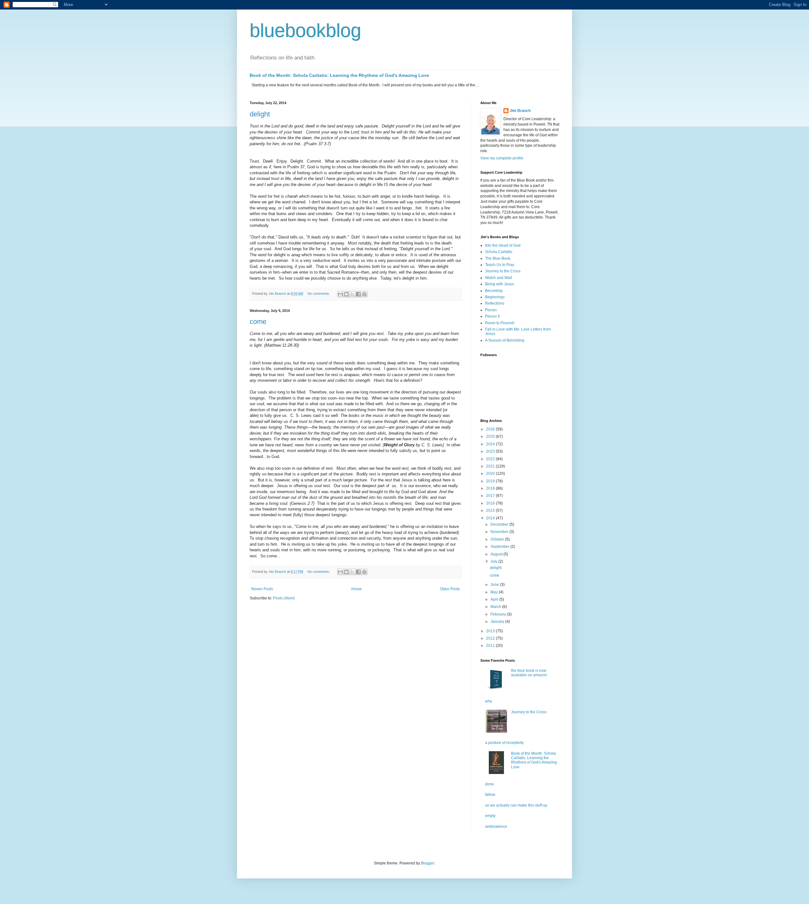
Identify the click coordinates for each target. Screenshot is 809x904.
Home (356, 589)
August (496, 554)
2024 (491, 444)
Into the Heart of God (502, 245)
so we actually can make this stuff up (516, 805)
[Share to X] (352, 294)
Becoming (493, 290)
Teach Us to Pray (499, 265)
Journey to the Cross (502, 271)
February (498, 614)
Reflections (494, 303)
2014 (491, 518)
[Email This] (340, 294)
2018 (491, 488)
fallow (490, 794)
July (494, 561)
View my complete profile (501, 158)
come (258, 321)
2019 (491, 481)
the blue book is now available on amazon (529, 672)
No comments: (319, 293)
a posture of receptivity (504, 742)
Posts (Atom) (284, 598)
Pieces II (492, 316)
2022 (491, 459)
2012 (491, 638)
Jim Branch (520, 110)
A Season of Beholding (504, 340)
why (488, 701)
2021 (491, 466)
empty (490, 816)
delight (260, 114)
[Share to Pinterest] (364, 294)
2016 (491, 503)
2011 (491, 645)
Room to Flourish (499, 323)
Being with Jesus (499, 284)
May (494, 592)
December (499, 524)
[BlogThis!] (346, 294)
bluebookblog (305, 30)
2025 (491, 436)
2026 (491, 429)
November (499, 531)
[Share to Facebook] (358, 294)
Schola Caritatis (498, 252)
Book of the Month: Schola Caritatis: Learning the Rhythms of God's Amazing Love (339, 75)
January (497, 621)
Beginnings (495, 297)
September (500, 546)
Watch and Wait (498, 278)
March (496, 606)
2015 (491, 510)
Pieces (491, 310)
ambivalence (496, 826)
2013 (491, 631)
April (494, 599)
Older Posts (450, 589)
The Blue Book (497, 258)
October (497, 539)
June (495, 584)
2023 (491, 451)
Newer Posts (262, 589)
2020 (491, 473)
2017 (491, 495)
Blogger (427, 863)
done (489, 784)
